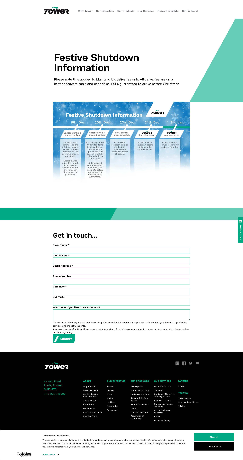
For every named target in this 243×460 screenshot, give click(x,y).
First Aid (134, 408)
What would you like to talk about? (76, 307)
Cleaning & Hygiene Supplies (139, 399)
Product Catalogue (139, 412)
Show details (48, 454)
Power (110, 386)
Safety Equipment (139, 404)
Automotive (112, 406)
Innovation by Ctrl (162, 386)
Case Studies (89, 404)
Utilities (110, 390)
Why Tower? (89, 386)
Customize (212, 446)
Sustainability (89, 400)
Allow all (214, 437)
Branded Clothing (162, 400)
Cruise (109, 394)
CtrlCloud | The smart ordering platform (164, 395)
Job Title (58, 297)
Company (60, 286)
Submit (66, 339)
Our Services (162, 381)
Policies (183, 392)
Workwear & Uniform (140, 394)
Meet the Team (90, 390)
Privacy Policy (184, 398)
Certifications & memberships (90, 395)
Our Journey (89, 408)
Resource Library (162, 420)
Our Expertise (116, 381)
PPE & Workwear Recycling (162, 411)
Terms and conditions (188, 402)
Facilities (111, 402)
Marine (110, 398)
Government (112, 410)
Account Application (92, 412)
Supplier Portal (90, 416)
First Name (61, 244)
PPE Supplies (136, 386)
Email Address (63, 265)
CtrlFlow (158, 390)
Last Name (61, 255)
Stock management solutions (163, 405)
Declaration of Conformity (137, 417)
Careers (183, 381)
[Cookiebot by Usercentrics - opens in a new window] (24, 454)
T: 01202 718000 (55, 393)
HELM (157, 416)
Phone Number (62, 276)
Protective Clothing (139, 390)
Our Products (139, 381)
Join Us (181, 386)
